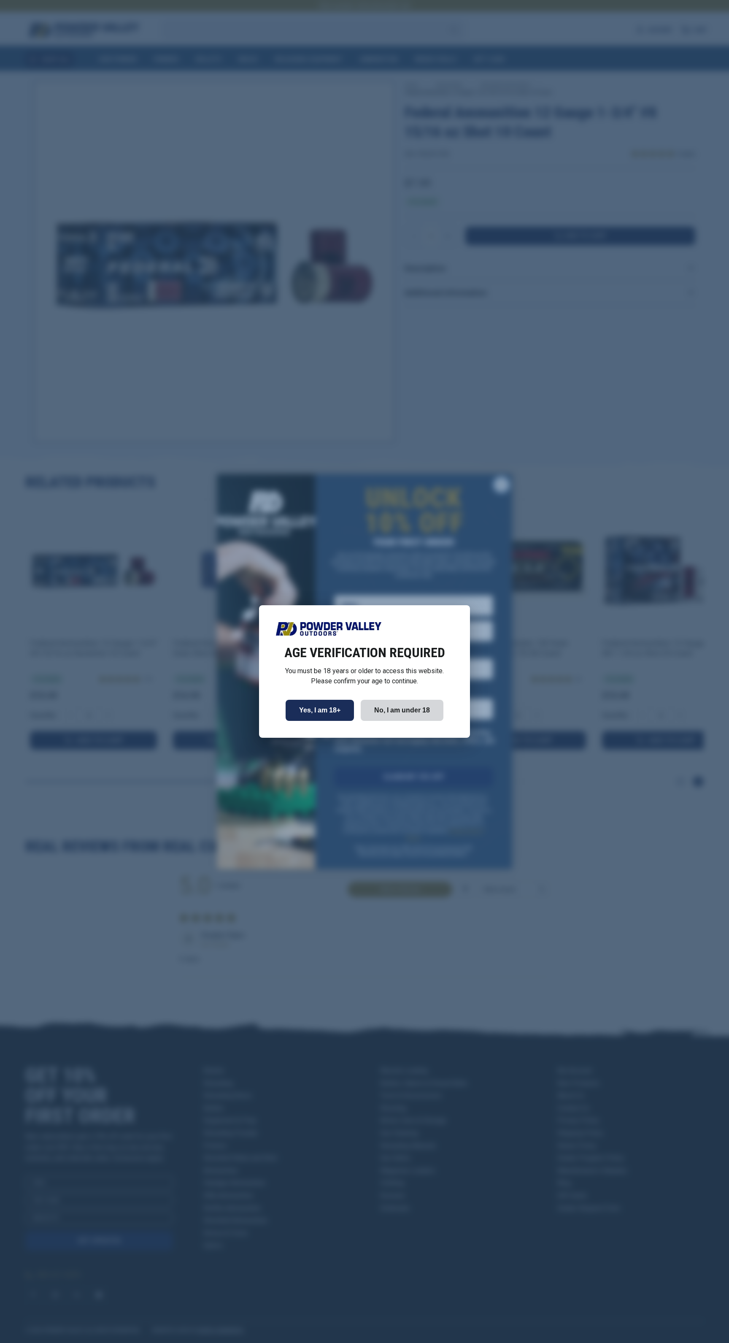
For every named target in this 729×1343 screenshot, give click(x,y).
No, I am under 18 (402, 710)
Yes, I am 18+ (319, 710)
